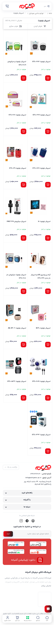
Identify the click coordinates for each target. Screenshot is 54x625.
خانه (50, 13)
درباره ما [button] (27, 506)
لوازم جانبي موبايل (36, 13)
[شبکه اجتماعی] (33, 521)
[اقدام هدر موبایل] (7, 6)
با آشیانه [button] (27, 499)
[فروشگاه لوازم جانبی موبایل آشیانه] (27, 6)
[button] (38, 618)
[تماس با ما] (48, 609)
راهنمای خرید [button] (27, 492)
